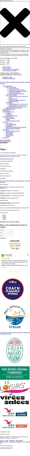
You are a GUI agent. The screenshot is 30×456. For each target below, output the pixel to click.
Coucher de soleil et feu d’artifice (16, 93)
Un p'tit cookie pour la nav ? (6, 448)
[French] (3, 142)
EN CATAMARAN (7, 86)
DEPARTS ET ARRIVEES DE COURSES (16, 127)
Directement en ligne (5, 203)
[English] (1, 142)
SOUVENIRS (9, 133)
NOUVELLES (9, 123)
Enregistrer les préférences (6, 74)
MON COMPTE (10, 135)
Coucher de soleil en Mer (14, 92)
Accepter (2, 73)
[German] (5, 142)
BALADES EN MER (11, 124)
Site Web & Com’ (9, 445)
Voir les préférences (15, 73)
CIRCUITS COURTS (11, 87)
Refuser (7, 73)
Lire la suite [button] (4, 267)
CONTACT (6, 137)
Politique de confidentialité (9, 78)
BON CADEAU (10, 132)
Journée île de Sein (13, 98)
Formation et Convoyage (11, 115)
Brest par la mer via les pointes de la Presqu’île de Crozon (17, 101)
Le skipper (8, 113)
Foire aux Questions (10, 118)
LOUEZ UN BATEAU (5, 141)
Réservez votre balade (5, 140)
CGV (24, 441)
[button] (15, 23)
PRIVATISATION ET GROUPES (14, 108)
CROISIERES (9, 126)
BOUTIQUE (6, 129)
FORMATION (6, 110)
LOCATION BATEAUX (9, 109)
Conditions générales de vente (13, 120)
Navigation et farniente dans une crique (18, 91)
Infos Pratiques (19, 440)
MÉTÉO (8, 119)
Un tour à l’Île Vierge (14, 88)
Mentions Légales (4, 441)
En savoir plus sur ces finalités (10, 70)
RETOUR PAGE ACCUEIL (7, 158)
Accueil (2, 440)
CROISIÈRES (9, 102)
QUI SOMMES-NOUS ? (9, 111)
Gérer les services (7, 68)
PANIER (8, 136)
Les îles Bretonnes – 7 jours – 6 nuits (17, 105)
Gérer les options (7, 66)
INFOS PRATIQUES (8, 117)
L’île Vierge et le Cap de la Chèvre (17, 89)
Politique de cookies (7, 77)
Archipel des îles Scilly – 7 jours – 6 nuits (18, 104)
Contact (6, 440)
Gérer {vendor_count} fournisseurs (11, 69)
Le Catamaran (9, 114)
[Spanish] (6, 142)
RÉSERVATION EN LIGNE (13, 131)
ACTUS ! (5, 122)
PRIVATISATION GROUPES (13, 128)
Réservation (12, 440)
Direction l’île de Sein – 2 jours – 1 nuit (18, 106)
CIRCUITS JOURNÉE (11, 95)
